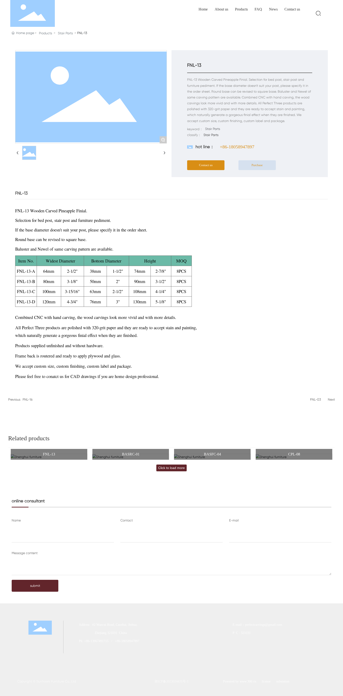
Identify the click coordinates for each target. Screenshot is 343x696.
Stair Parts (65, 33)
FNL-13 (49, 454)
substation (282, 681)
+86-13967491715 (96, 641)
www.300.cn (248, 681)
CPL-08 (294, 454)
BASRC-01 (131, 454)
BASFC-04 (212, 454)
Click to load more (171, 468)
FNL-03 (315, 399)
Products (45, 33)
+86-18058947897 (237, 146)
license (266, 681)
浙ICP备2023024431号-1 (171, 681)
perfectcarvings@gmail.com (264, 624)
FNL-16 (27, 399)
